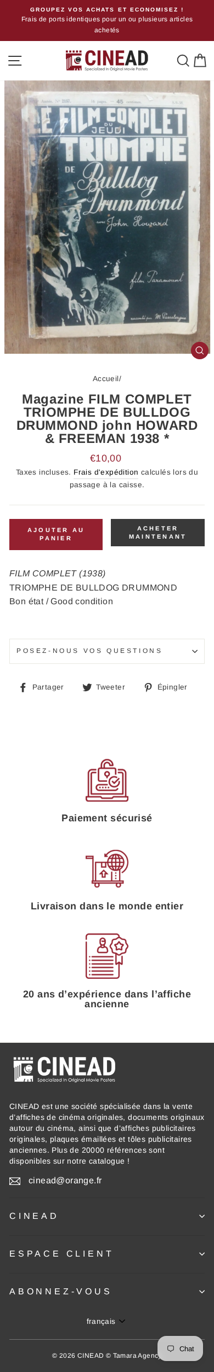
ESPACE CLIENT (61, 1253)
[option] (107, 20)
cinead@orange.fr (65, 1180)
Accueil (106, 379)
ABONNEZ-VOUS (60, 1291)
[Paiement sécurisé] (107, 780)
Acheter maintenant (158, 532)
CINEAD (34, 1216)
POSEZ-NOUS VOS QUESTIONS (89, 651)
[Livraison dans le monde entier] (107, 868)
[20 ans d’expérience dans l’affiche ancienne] (107, 956)
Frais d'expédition (106, 472)
